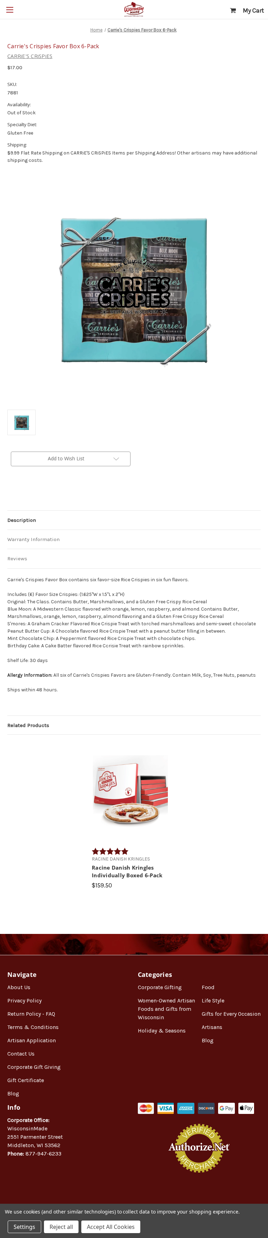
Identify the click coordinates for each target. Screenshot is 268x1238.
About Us (18, 987)
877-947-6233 (43, 1153)
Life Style (213, 1000)
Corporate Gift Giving (34, 1067)
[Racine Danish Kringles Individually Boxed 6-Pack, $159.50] (130, 792)
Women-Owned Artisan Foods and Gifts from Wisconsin (166, 1009)
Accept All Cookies (111, 1227)
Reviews (17, 558)
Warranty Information (33, 539)
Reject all (61, 1227)
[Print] (34, 494)
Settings (24, 1227)
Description (21, 520)
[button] (199, 1195)
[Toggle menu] (9, 9)
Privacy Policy (24, 1000)
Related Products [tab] (28, 725)
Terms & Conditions (33, 1027)
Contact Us (21, 1053)
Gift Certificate (25, 1080)
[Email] (22, 494)
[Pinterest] (46, 494)
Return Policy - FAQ (31, 1013)
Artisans (212, 1027)
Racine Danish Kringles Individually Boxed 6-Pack (127, 871)
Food (208, 987)
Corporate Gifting (160, 987)
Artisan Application (31, 1040)
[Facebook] (10, 494)
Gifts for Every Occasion (231, 1013)
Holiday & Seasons (162, 1030)
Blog (13, 1093)
